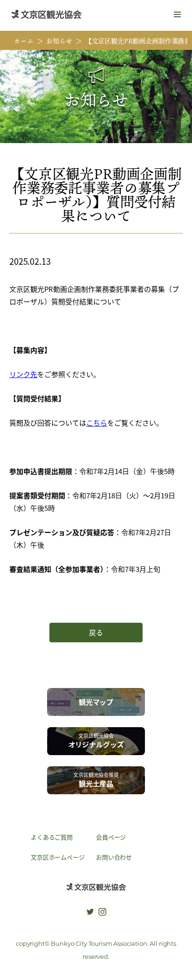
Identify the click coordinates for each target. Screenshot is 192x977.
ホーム (24, 41)
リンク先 (23, 374)
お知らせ (59, 41)
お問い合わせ (114, 857)
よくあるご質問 (52, 837)
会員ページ (111, 837)
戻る (96, 632)
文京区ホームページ (58, 857)
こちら (96, 422)
